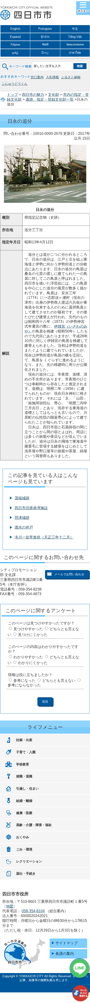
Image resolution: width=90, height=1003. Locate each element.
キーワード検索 (17, 64)
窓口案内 (37, 77)
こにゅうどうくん (14, 83)
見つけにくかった (33, 635)
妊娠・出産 (24, 740)
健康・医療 (24, 813)
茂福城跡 (22, 498)
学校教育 (22, 764)
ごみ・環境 (24, 849)
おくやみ (22, 837)
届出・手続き (26, 873)
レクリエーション (29, 861)
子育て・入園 (26, 752)
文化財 (53, 95)
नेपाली (45, 44)
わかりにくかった (33, 663)
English (15, 28)
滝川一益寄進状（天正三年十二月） (44, 537)
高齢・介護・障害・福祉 (34, 825)
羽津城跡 (22, 518)
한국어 (45, 36)
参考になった (24, 680)
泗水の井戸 (24, 527)
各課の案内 (64, 954)
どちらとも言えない (58, 680)
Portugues (45, 28)
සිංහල (45, 52)
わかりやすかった (28, 657)
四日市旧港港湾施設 (31, 508)
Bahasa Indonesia (75, 44)
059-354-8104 (33, 911)
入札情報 (52, 77)
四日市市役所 (26, 13)
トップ (12, 95)
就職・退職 (24, 776)
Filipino (15, 44)
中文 (75, 28)
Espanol (15, 36)
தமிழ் (15, 52)
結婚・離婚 (24, 801)
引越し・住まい (27, 788)
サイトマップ (66, 943)
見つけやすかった (28, 629)
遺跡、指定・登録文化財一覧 (50, 99)
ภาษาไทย (75, 52)
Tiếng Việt (75, 36)
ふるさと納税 (71, 77)
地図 (9, 906)
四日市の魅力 (33, 95)
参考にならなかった (24, 685)
